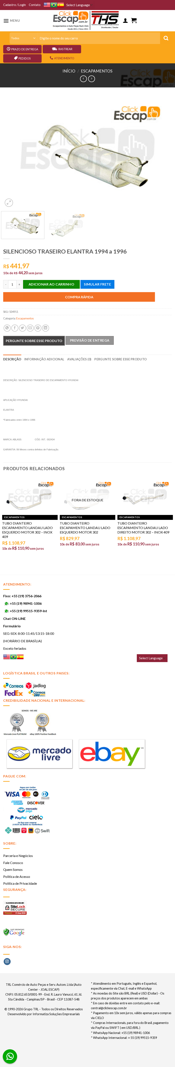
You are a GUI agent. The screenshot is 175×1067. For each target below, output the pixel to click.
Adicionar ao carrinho (51, 284)
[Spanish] (60, 5)
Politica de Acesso (16, 876)
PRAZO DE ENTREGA (24, 49)
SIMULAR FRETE (97, 284)
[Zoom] (9, 203)
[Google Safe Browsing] (14, 933)
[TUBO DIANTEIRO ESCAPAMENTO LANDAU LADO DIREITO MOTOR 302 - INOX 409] (145, 496)
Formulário (12, 626)
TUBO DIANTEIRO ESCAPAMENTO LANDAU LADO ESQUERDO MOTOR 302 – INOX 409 (27, 529)
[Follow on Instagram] (7, 961)
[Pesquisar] (166, 38)
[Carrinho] (134, 20)
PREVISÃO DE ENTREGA (89, 340)
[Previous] (12, 152)
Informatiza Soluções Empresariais (56, 1014)
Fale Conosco (13, 863)
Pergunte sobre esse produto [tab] (120, 359)
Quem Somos (13, 869)
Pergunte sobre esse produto (34, 341)
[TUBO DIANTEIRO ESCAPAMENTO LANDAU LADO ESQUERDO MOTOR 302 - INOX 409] (30, 496)
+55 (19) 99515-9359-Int (28, 611)
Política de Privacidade (20, 883)
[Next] (163, 152)
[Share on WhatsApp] (7, 328)
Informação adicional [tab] (44, 359)
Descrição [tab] (12, 359)
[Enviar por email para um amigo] (30, 328)
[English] (47, 5)
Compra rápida (79, 297)
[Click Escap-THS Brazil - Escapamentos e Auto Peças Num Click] (86, 21)
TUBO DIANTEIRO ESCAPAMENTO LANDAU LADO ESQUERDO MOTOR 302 (85, 527)
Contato (35, 5)
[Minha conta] (125, 20)
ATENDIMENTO (64, 58)
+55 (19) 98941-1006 (26, 603)
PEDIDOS (25, 58)
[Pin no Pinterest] (37, 328)
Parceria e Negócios (18, 856)
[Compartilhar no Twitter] (22, 328)
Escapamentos (96, 71)
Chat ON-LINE (14, 618)
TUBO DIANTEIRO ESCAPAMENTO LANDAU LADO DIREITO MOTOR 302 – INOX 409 (143, 527)
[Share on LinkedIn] (45, 328)
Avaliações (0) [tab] (79, 359)
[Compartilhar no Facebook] (14, 328)
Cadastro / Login (14, 5)
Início (69, 71)
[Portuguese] (53, 5)
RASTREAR (65, 49)
